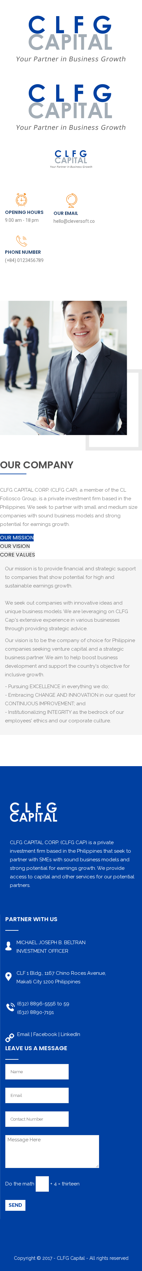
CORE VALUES (17, 554)
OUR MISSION (17, 537)
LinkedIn (70, 1034)
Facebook (45, 1034)
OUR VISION (15, 546)
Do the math (19, 1184)
